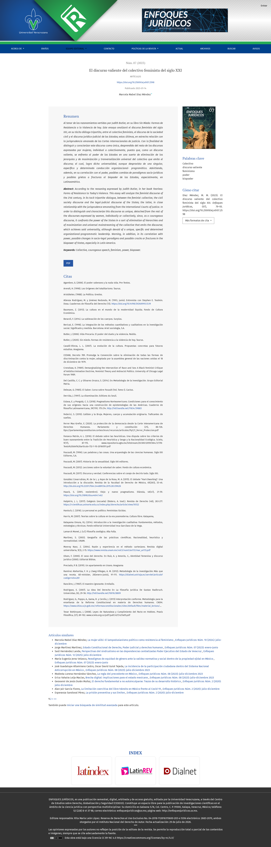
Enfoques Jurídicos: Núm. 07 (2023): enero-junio (191, 647)
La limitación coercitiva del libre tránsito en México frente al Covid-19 (121, 688)
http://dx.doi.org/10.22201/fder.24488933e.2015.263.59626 (92, 486)
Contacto (109, 48)
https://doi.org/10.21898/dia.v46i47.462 (83, 495)
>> (55, 698)
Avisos (256, 48)
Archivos (205, 48)
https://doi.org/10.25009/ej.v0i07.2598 (135, 82)
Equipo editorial (75, 48)
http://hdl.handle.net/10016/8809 (104, 593)
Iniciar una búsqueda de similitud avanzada (92, 705)
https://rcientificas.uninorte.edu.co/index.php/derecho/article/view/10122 (101, 504)
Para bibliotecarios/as (15, 743)
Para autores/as (11, 739)
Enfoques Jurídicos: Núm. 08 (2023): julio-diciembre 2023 (118, 670)
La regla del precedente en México (117, 673)
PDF (68, 263)
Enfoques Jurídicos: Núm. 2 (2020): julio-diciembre (191, 688)
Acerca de (16, 48)
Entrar (264, 5)
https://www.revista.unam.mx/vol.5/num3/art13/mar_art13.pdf (119, 550)
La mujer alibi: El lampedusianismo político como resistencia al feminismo (131, 639)
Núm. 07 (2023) (135, 63)
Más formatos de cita (197, 220)
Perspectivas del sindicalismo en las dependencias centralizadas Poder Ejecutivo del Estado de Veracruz (142, 651)
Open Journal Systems (14, 721)
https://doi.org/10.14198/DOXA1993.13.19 (131, 303)
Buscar (231, 48)
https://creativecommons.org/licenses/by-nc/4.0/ (145, 837)
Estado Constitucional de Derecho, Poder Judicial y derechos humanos (123, 647)
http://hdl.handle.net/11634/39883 (124, 408)
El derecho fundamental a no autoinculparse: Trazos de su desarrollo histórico (136, 681)
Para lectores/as (11, 736)
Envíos (45, 48)
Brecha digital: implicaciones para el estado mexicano (117, 677)
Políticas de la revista (144, 48)
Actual (179, 48)
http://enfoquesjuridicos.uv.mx (179, 810)
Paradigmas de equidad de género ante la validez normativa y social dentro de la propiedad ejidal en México (151, 658)
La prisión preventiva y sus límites (105, 692)
